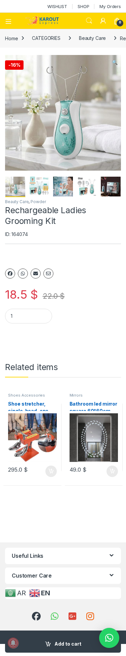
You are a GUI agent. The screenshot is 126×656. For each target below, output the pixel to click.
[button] (115, 62)
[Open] (10, 21)
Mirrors (76, 395)
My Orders (110, 6)
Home (11, 38)
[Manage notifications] (13, 643)
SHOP (83, 6)
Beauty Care (92, 38)
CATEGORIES (46, 38)
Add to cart (67, 644)
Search (89, 20)
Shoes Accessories (26, 395)
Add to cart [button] (51, 471)
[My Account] (103, 21)
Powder (38, 201)
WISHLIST (57, 6)
